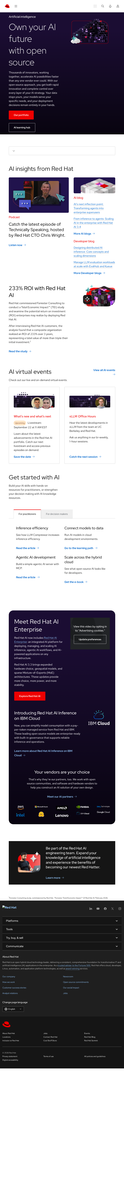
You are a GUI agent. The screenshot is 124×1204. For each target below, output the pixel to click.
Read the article (25, 548)
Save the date (22, 456)
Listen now (15, 245)
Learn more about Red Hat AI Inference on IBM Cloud (43, 753)
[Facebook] (105, 909)
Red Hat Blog (89, 1037)
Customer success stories (14, 987)
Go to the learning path (79, 548)
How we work (8, 982)
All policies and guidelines (94, 1056)
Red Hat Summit (91, 1040)
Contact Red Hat (50, 1037)
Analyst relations (10, 993)
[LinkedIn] (91, 909)
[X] (112, 909)
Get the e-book (74, 582)
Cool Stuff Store (50, 1040)
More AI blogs (82, 233)
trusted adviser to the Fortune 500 (74, 965)
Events (87, 1033)
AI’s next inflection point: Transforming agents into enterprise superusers (89, 208)
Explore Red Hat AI (29, 696)
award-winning (72, 968)
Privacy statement (9, 1056)
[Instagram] (120, 909)
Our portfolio (21, 115)
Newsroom (68, 976)
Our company (8, 976)
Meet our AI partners (60, 796)
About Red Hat (8, 1033)
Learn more (53, 877)
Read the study (18, 351)
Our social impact (71, 987)
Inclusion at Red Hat (10, 1040)
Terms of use (48, 1056)
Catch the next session (83, 456)
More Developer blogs (87, 273)
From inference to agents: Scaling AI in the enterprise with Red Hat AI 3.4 (94, 223)
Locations (6, 1037)
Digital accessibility (10, 1060)
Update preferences (90, 639)
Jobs (65, 993)
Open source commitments (76, 982)
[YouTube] (98, 909)
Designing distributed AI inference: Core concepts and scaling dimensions (91, 251)
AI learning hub (22, 127)
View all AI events (104, 370)
